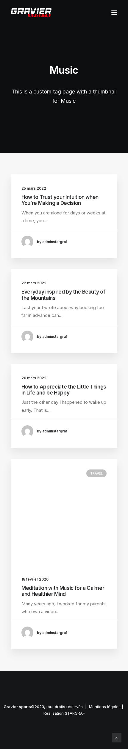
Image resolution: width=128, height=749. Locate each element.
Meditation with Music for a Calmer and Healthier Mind (62, 591)
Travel (96, 473)
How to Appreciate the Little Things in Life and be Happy (63, 390)
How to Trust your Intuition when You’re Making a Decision (60, 200)
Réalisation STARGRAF (64, 713)
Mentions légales (105, 706)
